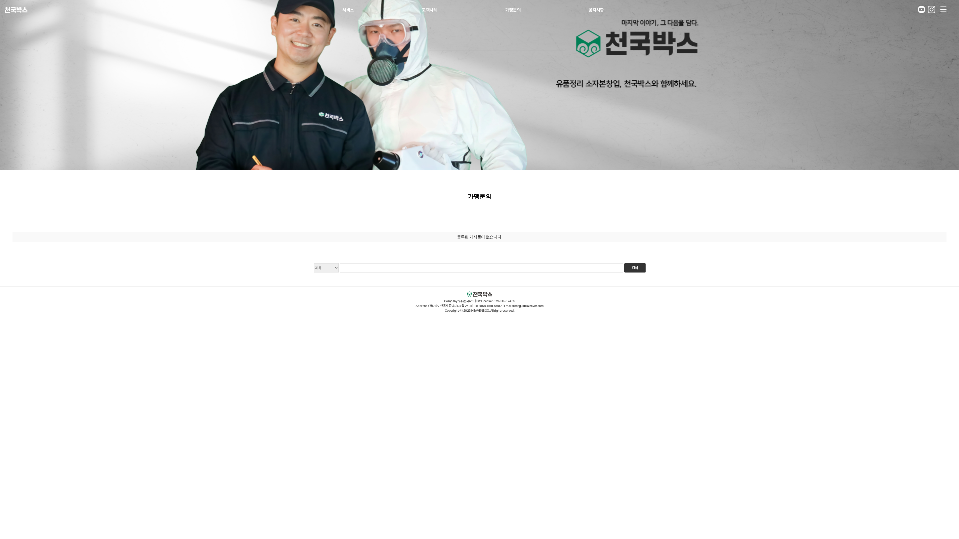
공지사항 (596, 9)
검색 (635, 268)
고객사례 (429, 9)
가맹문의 (513, 9)
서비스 (348, 9)
